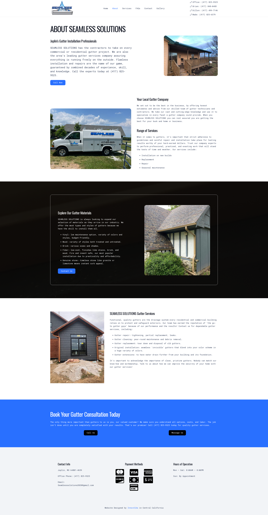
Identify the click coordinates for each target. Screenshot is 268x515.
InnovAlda (133, 508)
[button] (132, 8)
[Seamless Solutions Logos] (62, 8)
